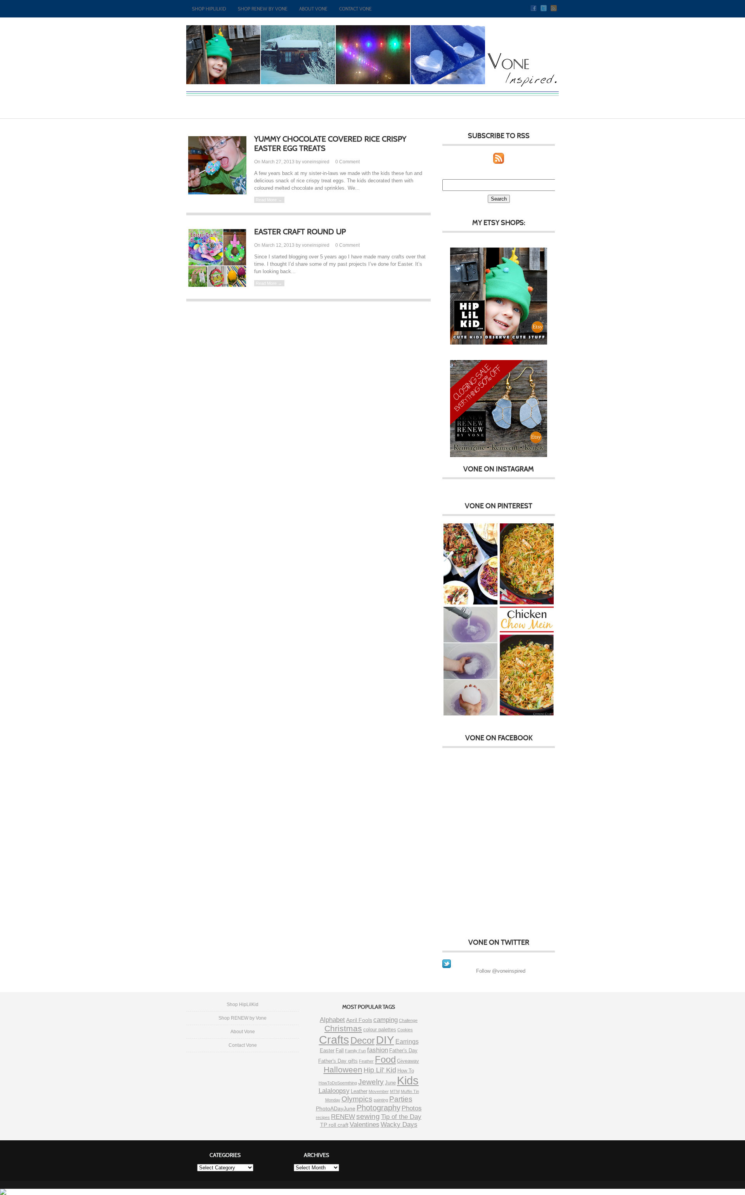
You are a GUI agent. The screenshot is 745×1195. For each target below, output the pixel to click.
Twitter (544, 8)
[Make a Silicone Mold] (470, 661)
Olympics (356, 1099)
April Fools (359, 1020)
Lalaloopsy (334, 1091)
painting (381, 1100)
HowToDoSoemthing (338, 1083)
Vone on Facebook (498, 738)
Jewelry (371, 1082)
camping (385, 1020)
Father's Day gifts (338, 1061)
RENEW (343, 1117)
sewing (368, 1116)
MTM (395, 1091)
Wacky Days (399, 1124)
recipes (323, 1117)
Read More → (269, 199)
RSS (554, 8)
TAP (449, 714)
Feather (366, 1061)
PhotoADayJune (335, 1108)
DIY (385, 1040)
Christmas (343, 1028)
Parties (400, 1099)
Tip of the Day (401, 1117)
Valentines (364, 1124)
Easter (327, 1050)
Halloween (343, 1069)
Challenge (408, 1020)
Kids (408, 1080)
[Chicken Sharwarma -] (470, 564)
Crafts (334, 1039)
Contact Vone (355, 9)
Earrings (407, 1041)
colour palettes (379, 1029)
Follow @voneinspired (500, 971)
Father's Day (403, 1050)
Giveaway (408, 1061)
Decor (362, 1040)
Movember (379, 1091)
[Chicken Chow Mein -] (527, 620)
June (390, 1083)
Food (385, 1059)
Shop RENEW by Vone (263, 9)
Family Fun (355, 1050)
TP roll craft (334, 1125)
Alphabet (332, 1020)
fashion (377, 1050)
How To (405, 1071)
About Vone (313, 9)
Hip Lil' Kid (380, 1070)
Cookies (405, 1029)
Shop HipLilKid (209, 9)
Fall (340, 1050)
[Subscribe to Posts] (498, 162)
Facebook (533, 8)
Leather (359, 1091)
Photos (412, 1108)
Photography (378, 1107)
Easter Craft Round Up (300, 231)
